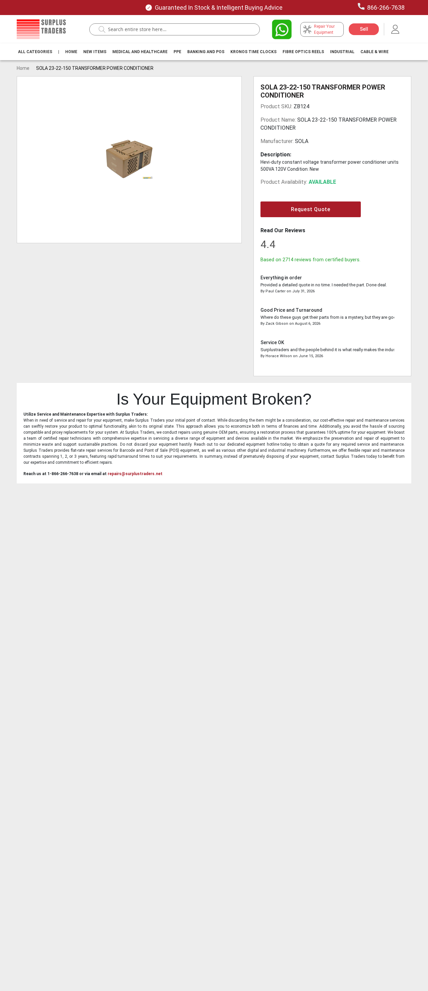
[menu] (205, 51)
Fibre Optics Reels (303, 51)
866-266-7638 (386, 7)
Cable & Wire (374, 51)
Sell (364, 29)
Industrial (342, 51)
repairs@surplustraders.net (135, 473)
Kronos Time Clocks (253, 51)
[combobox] (178, 29)
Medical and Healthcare (140, 51)
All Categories (35, 51)
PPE (177, 51)
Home (71, 51)
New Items (94, 51)
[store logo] (41, 29)
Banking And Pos (205, 51)
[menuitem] (35, 51)
